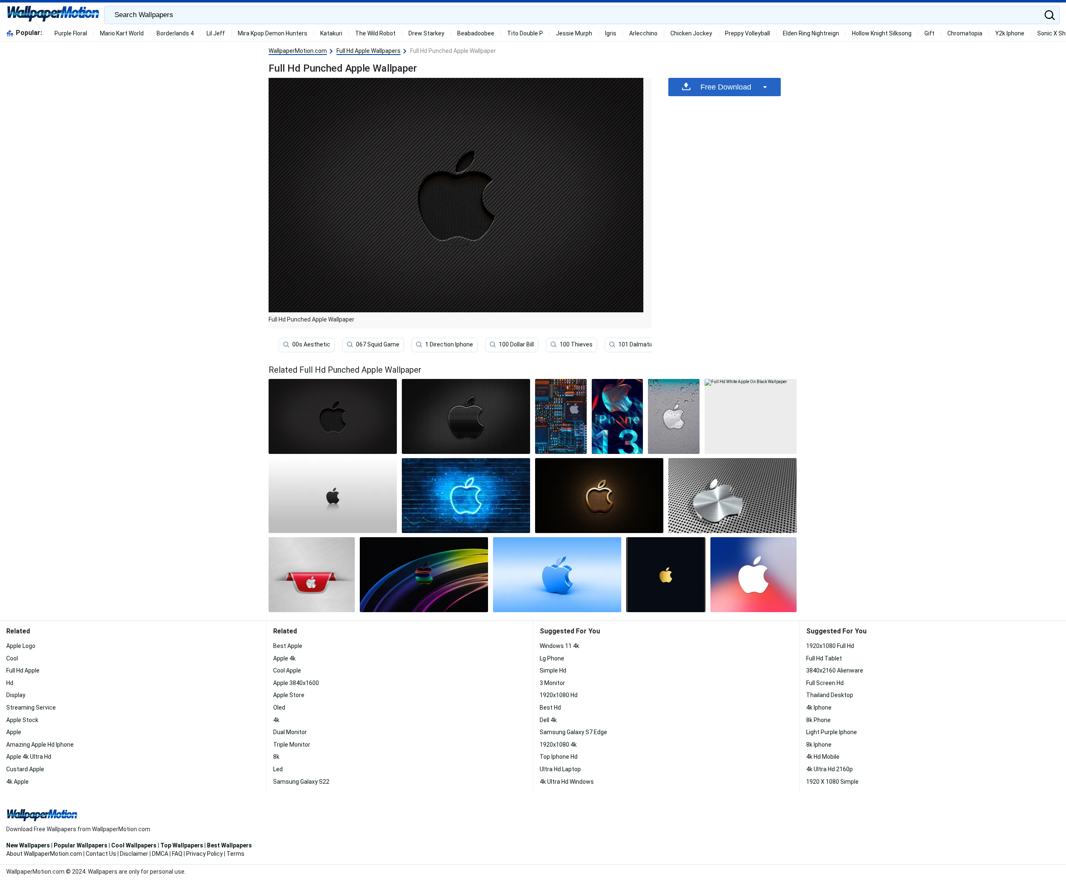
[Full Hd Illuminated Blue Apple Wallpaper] (466, 495)
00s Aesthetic (311, 344)
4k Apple (17, 781)
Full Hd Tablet (824, 658)
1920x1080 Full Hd (830, 646)
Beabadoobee (475, 33)
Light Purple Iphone (831, 732)
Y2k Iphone (1009, 33)
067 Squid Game (377, 344)
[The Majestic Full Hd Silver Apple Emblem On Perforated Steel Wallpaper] (732, 495)
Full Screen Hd (825, 683)
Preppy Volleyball (747, 33)
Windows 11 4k (559, 646)
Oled (279, 707)
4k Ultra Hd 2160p (829, 769)
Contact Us (101, 853)
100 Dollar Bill (516, 344)
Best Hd (550, 707)
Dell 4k (548, 720)
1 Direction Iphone (449, 344)
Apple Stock (22, 720)
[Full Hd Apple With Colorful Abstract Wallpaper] (424, 574)
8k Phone (818, 720)
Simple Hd (553, 670)
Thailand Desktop (829, 695)
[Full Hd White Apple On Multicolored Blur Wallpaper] (753, 574)
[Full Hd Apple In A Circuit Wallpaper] (561, 416)
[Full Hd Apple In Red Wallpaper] (312, 574)
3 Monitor (552, 683)
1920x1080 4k (558, 744)
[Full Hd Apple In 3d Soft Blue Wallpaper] (557, 574)
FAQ (177, 853)
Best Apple (287, 646)
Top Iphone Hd (559, 756)
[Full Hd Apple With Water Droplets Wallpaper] (674, 416)
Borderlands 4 (175, 33)
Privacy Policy (204, 853)
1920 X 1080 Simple (832, 781)
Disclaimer (134, 853)
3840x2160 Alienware (834, 670)
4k (276, 720)
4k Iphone (819, 707)
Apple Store (288, 695)
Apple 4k (284, 658)
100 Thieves (576, 344)
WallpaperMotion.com (298, 50)
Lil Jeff (216, 33)
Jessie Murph (574, 33)
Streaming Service (31, 707)
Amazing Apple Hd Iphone (40, 744)
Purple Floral (71, 33)
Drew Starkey (426, 33)
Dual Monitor (290, 732)
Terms (235, 853)
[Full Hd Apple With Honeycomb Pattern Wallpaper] (466, 416)
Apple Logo (20, 646)
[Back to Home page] (53, 15)
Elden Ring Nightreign (811, 33)
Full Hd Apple (23, 670)
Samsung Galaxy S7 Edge (573, 732)
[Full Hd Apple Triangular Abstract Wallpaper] (617, 416)
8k (276, 756)
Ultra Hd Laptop (560, 769)
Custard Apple (25, 769)
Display (15, 695)
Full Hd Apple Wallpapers (368, 50)
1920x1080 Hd (559, 695)
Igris (610, 33)
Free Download (725, 87)
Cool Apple (287, 670)
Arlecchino (643, 33)
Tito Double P (525, 33)
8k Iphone (819, 744)
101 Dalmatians (639, 344)
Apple (13, 732)
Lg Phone (552, 658)
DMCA (160, 853)
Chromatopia (964, 33)
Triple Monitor (291, 744)
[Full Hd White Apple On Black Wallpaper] (751, 416)
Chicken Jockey (691, 33)
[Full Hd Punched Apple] (333, 416)
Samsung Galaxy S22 (301, 781)
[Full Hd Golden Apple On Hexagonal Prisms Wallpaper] (599, 495)
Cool (12, 658)
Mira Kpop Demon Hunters (272, 33)
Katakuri (331, 33)
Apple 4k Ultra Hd (28, 756)
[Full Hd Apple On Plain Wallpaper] (333, 495)
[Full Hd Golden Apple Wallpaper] (666, 574)
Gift (929, 33)
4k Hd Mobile (822, 756)
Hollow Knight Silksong (882, 33)
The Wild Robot (375, 33)
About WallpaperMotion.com (44, 853)
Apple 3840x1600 (296, 683)
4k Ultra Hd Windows (567, 781)
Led (278, 769)
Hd (9, 683)
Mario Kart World (122, 33)
